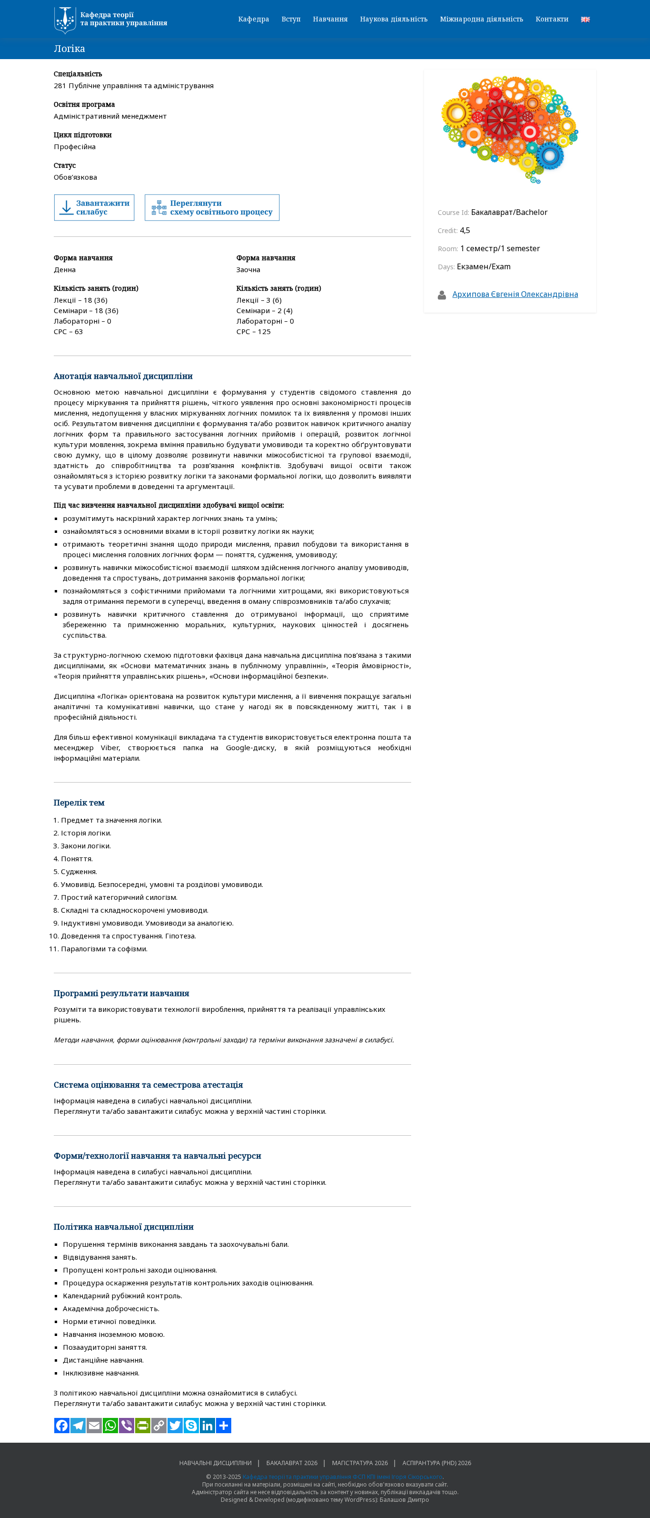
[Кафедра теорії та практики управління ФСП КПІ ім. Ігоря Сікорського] (113, 21)
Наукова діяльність (394, 18)
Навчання (330, 18)
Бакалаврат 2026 (291, 1463)
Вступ (291, 18)
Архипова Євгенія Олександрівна (515, 294)
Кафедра (253, 18)
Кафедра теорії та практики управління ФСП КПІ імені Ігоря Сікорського (343, 1477)
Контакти (552, 18)
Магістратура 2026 (360, 1463)
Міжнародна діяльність (481, 18)
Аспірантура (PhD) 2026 (437, 1463)
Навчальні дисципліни (215, 1463)
